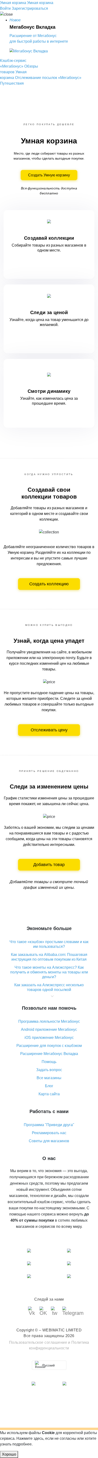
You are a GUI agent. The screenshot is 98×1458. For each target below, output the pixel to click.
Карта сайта (49, 1094)
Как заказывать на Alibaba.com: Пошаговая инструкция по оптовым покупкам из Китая (49, 957)
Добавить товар (49, 864)
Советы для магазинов (49, 1141)
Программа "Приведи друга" (49, 1125)
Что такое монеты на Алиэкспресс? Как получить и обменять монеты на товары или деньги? (49, 972)
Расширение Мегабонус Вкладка (49, 1054)
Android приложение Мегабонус (49, 1029)
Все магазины (49, 1078)
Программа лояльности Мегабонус (49, 1021)
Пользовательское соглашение (38, 1342)
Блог (49, 1086)
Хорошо (9, 1454)
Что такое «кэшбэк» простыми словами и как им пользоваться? (49, 944)
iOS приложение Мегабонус (49, 1038)
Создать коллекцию (49, 584)
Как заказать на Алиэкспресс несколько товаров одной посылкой (49, 987)
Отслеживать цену (49, 730)
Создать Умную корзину (49, 175)
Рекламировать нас (49, 1133)
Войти (5, 8)
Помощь (49, 1062)
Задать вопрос (49, 1070)
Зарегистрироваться (30, 8)
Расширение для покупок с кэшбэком (49, 1046)
